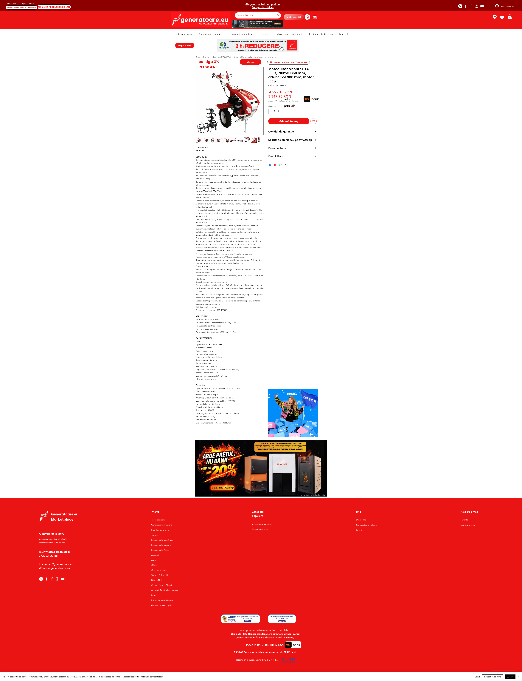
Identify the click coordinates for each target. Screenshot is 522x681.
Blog (153, 595)
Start (198, 57)
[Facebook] (466, 6)
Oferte (154, 565)
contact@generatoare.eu (57, 564)
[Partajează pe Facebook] (270, 165)
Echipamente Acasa (160, 550)
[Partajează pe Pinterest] (275, 165)
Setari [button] (477, 676)
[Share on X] (285, 165)
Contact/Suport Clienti (161, 585)
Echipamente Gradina (161, 545)
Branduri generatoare (160, 530)
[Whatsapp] (460, 6)
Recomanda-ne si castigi (162, 600)
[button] (510, 16)
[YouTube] (482, 6)
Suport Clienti (60, 539)
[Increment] (278, 111)
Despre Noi (156, 580)
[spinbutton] (274, 111)
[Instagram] (477, 6)
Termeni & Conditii (159, 575)
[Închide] (518, 676)
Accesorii (155, 555)
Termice (154, 535)
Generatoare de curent (161, 524)
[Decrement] (270, 111)
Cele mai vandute (159, 570)
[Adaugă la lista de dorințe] (313, 121)
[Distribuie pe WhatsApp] (280, 165)
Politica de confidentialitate (152, 676)
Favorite (464, 519)
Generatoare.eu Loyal (161, 605)
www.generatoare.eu (56, 568)
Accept (510, 676)
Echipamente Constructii (162, 540)
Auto (153, 560)
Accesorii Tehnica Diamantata (163, 590)
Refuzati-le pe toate (492, 676)
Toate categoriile (159, 519)
